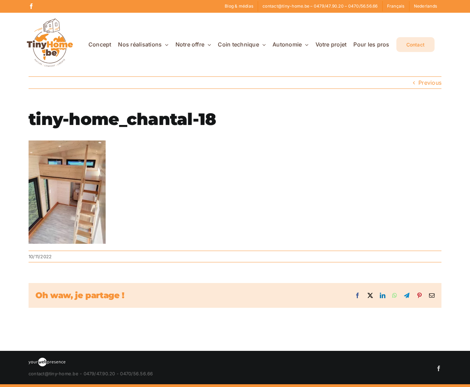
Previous (429, 82)
